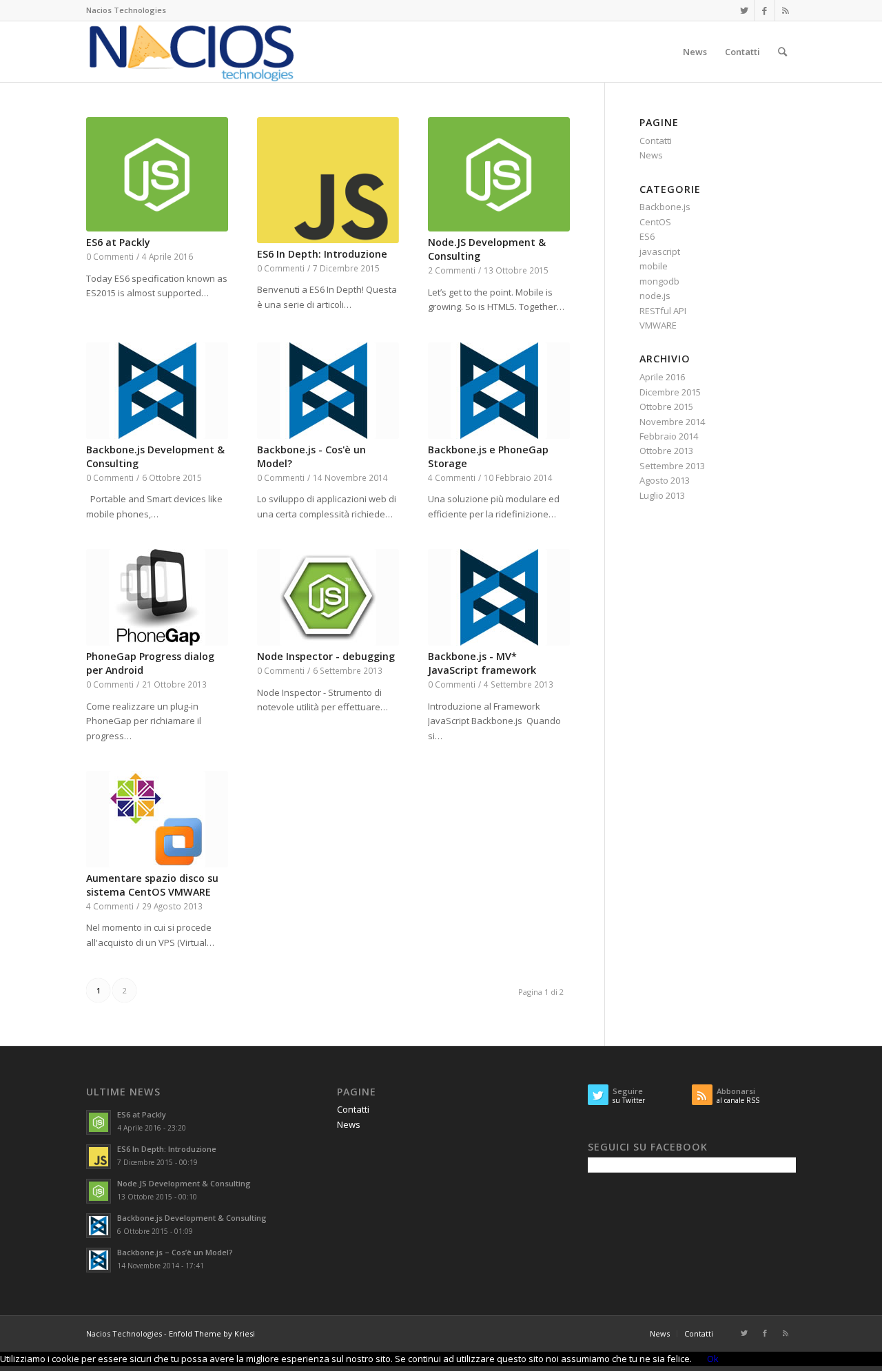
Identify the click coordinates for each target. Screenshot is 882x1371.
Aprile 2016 (662, 377)
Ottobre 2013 (666, 450)
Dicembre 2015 (670, 392)
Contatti (655, 140)
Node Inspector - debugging (326, 656)
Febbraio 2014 (668, 436)
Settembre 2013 (672, 466)
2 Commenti (451, 270)
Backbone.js (664, 206)
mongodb (659, 281)
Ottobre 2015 (666, 406)
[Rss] (785, 10)
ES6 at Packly (118, 242)
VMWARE (658, 325)
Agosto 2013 (664, 480)
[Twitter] (744, 10)
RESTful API (662, 311)
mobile (653, 266)
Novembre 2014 (672, 421)
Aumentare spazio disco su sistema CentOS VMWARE (152, 885)
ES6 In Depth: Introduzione (322, 253)
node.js (654, 295)
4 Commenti (451, 477)
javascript (659, 251)
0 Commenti (110, 256)
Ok (713, 1358)
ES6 (647, 236)
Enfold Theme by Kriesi (212, 1333)
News (651, 155)
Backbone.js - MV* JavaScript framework (482, 663)
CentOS (655, 222)
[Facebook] (765, 10)
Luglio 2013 (662, 495)
